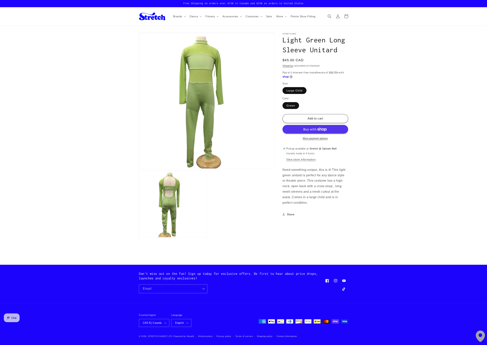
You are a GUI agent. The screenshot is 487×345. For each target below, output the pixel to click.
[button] (179, 16)
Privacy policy (223, 336)
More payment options (315, 138)
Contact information (287, 336)
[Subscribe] (203, 288)
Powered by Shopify (183, 336)
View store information (301, 159)
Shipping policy (265, 336)
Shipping (287, 65)
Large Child (294, 90)
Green (290, 105)
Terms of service (244, 336)
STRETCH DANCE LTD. (160, 336)
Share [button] (291, 214)
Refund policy (205, 336)
